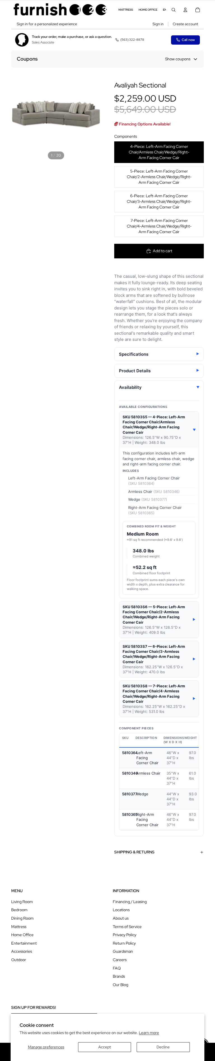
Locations (121, 909)
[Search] (173, 10)
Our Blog (120, 984)
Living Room (22, 901)
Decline (163, 1046)
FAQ (117, 968)
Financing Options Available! (144, 124)
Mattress (18, 926)
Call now (188, 40)
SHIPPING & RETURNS (134, 852)
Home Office (22, 934)
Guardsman (123, 951)
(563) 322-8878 (132, 40)
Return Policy (124, 943)
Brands (119, 976)
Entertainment (24, 943)
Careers (120, 959)
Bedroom (19, 909)
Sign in (158, 24)
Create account (185, 24)
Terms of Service (127, 926)
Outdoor (18, 959)
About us (120, 918)
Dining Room (22, 918)
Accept (104, 1046)
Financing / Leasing (130, 901)
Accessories (21, 951)
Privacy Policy (124, 934)
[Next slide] (94, 114)
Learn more (149, 1032)
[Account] (185, 10)
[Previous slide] (17, 114)
